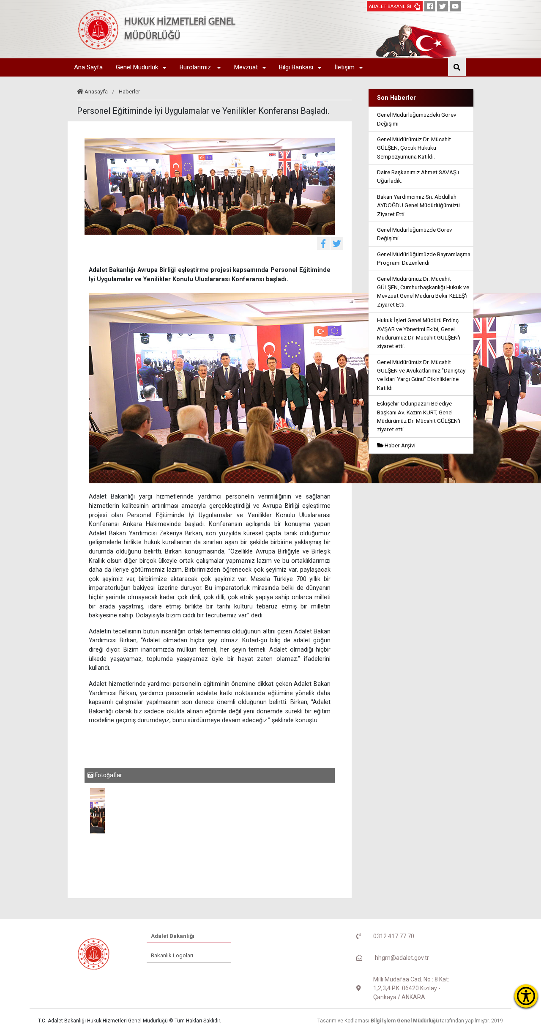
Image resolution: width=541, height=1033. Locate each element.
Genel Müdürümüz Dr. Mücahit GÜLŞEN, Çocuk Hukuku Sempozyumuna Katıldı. (414, 148)
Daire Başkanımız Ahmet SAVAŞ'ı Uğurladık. (418, 176)
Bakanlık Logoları (172, 955)
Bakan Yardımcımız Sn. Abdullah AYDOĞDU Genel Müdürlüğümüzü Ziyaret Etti (418, 205)
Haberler (129, 91)
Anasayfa (96, 91)
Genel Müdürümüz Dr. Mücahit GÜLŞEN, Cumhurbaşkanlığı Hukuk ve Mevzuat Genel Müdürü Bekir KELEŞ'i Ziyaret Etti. (423, 291)
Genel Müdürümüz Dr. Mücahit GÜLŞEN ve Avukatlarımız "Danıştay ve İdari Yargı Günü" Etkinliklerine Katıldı (421, 375)
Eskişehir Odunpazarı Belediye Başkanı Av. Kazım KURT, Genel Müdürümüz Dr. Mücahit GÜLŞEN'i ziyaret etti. (418, 416)
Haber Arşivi (399, 445)
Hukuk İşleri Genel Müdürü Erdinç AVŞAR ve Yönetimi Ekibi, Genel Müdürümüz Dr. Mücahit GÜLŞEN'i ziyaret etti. (418, 333)
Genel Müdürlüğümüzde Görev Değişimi (414, 233)
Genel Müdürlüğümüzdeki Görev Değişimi (416, 118)
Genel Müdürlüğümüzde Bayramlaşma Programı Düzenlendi (423, 258)
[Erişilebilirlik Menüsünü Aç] (526, 996)
